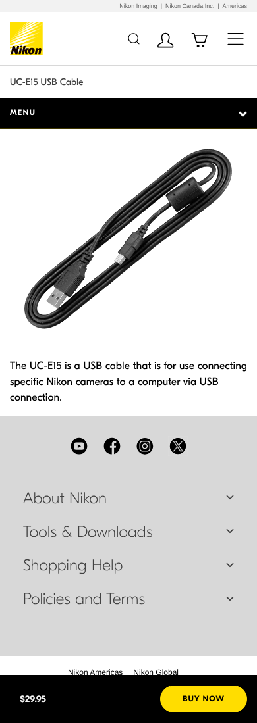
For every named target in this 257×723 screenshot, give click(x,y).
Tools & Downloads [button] (87, 532)
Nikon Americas (95, 672)
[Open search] (133, 38)
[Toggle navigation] (235, 38)
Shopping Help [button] (73, 566)
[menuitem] (95, 672)
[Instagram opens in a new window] (145, 446)
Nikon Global (156, 672)
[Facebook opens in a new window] (112, 446)
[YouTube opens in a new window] (79, 446)
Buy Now (204, 699)
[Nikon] (28, 38)
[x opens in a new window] (178, 446)
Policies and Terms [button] (84, 599)
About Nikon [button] (65, 498)
